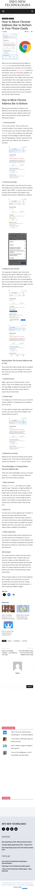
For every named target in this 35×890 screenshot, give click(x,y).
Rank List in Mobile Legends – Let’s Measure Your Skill (9, 653)
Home (3, 15)
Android (4, 133)
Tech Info (11, 18)
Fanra (5, 31)
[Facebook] (3, 829)
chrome (18, 461)
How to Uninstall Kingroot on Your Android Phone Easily (8, 617)
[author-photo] (17, 670)
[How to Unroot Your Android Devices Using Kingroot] (8, 624)
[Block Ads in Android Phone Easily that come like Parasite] (23, 608)
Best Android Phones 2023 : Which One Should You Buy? (17, 842)
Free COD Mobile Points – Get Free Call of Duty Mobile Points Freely (26, 653)
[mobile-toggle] (3, 11)
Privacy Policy (17, 887)
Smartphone (10, 15)
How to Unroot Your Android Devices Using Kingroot (8, 633)
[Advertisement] (17, 707)
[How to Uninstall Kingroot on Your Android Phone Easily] (8, 608)
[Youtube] (16, 829)
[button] (32, 11)
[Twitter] (11, 829)
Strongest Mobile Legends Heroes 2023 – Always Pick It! (17, 845)
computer (5, 65)
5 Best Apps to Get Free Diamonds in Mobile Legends (16, 866)
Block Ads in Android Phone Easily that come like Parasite (23, 617)
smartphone (20, 70)
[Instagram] (7, 829)
